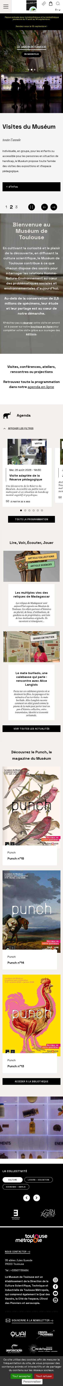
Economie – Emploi (16, 1187)
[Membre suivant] (36, 1198)
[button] (28, 70)
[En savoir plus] (18, 1334)
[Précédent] (44, 207)
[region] (31, 51)
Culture (12, 1180)
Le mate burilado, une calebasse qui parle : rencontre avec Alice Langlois (32, 678)
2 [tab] (11, 207)
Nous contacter (16, 1251)
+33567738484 (19, 1270)
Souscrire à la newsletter (31, 1320)
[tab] (21, 510)
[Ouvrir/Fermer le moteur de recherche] (57, 4)
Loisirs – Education (38, 1180)
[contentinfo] (31, 1306)
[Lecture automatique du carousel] (31, 207)
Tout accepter (21, 1376)
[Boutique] (50, 4)
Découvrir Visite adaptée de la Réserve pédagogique (27, 474)
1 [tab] (6, 207)
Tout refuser (44, 1376)
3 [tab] (16, 207)
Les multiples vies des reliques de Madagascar (31, 594)
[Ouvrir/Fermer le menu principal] (6, 6)
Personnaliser (32, 1381)
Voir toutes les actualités (32, 728)
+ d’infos (12, 186)
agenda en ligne (41, 387)
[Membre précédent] (26, 1198)
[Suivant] (53, 207)
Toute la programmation (31, 519)
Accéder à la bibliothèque (31, 1081)
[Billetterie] (43, 4)
